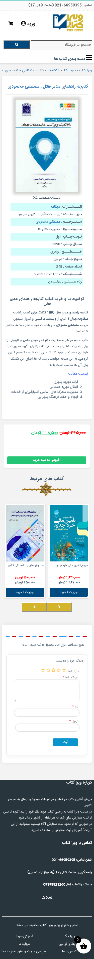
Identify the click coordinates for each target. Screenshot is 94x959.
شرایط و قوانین (69, 944)
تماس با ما (69, 952)
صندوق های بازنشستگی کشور (26, 565)
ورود (30, 24)
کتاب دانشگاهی (33, 71)
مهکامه (55, 207)
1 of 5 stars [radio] (64, 670)
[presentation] (59, 607)
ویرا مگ (69, 937)
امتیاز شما (73, 671)
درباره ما (24, 944)
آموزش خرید (24, 937)
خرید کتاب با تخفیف (61, 71)
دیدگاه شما (70, 677)
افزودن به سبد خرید (46, 460)
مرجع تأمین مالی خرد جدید (71, 565)
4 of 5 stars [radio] (48, 670)
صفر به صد (8, 952)
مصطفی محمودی (48, 222)
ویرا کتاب (85, 71)
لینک (87, 830)
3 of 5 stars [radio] (53, 670)
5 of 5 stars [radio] (43, 670)
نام (75, 706)
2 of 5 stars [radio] (59, 670)
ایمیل (73, 721)
